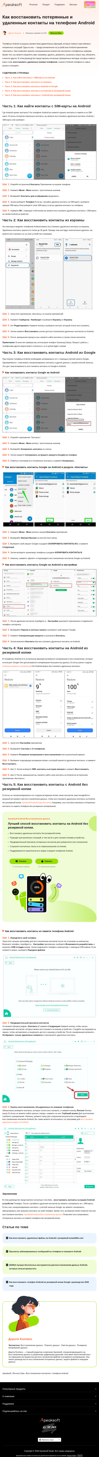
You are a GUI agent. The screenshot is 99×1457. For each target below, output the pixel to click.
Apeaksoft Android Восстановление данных (29, 819)
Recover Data (56, 33)
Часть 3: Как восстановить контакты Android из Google (31, 86)
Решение (33, 5)
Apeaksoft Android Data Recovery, (36, 803)
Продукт (46, 5)
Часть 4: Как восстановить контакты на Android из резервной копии (38, 91)
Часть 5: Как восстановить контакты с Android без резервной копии (38, 95)
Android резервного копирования (17, 666)
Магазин (73, 5)
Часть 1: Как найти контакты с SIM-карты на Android (30, 78)
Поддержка (60, 5)
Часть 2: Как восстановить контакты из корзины (28, 82)
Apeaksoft (6, 1373)
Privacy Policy (71, 1456)
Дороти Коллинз (15, 33)
